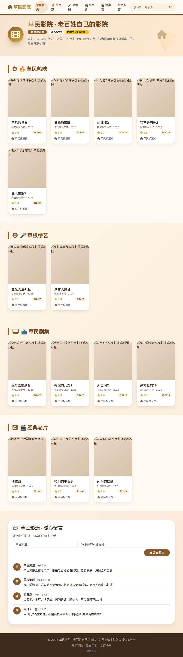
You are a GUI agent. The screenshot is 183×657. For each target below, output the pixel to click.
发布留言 (158, 552)
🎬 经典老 (106, 7)
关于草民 (77, 645)
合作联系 (106, 645)
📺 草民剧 (90, 7)
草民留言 (122, 7)
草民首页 (40, 7)
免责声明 (91, 645)
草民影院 (22, 7)
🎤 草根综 (73, 7)
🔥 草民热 (56, 7)
